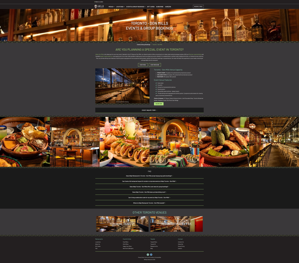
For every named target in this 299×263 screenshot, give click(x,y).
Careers (168, 6)
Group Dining (181, 246)
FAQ (96, 248)
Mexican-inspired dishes (195, 54)
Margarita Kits (154, 246)
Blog (151, 248)
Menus (111, 6)
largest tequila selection (106, 56)
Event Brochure (155, 64)
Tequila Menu (153, 242)
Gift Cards (150, 6)
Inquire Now (159, 103)
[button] (99, 85)
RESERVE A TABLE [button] (198, 6)
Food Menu (125, 242)
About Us (97, 244)
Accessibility (158, 257)
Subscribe (159, 6)
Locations (119, 6)
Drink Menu (125, 244)
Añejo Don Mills (99, 54)
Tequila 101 (153, 244)
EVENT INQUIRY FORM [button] (149, 110)
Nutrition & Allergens (128, 248)
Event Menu (143, 64)
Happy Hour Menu (127, 246)
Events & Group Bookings (135, 6)
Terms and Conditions (150, 257)
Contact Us (181, 242)
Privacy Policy (141, 257)
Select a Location (99, 1)
